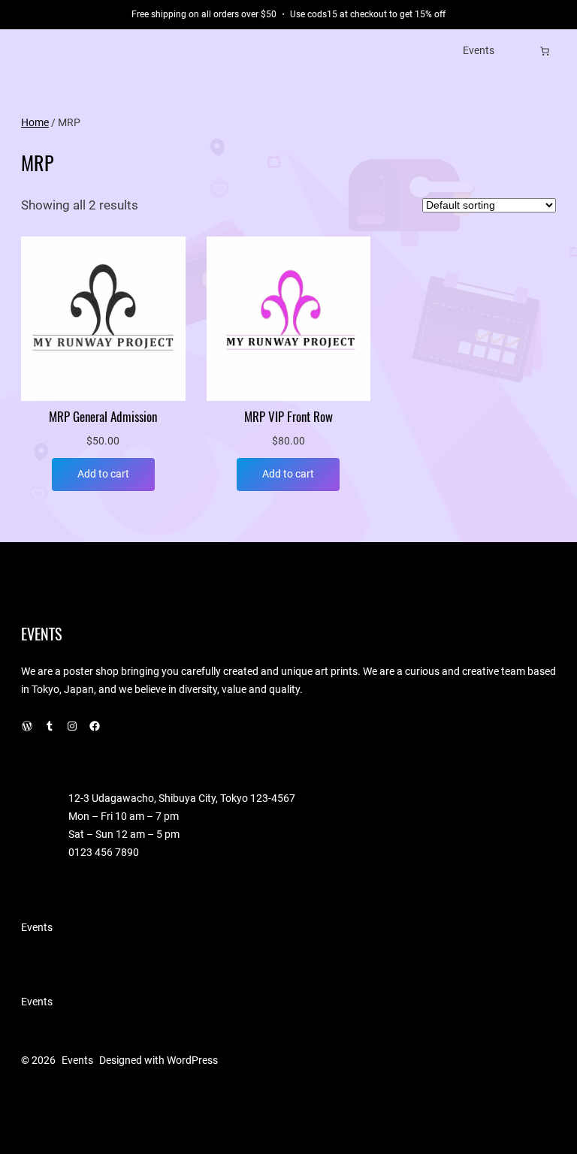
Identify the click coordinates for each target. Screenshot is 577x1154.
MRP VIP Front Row (288, 417)
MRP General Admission (103, 417)
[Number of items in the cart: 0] (544, 51)
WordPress (192, 1060)
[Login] (521, 50)
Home (35, 122)
